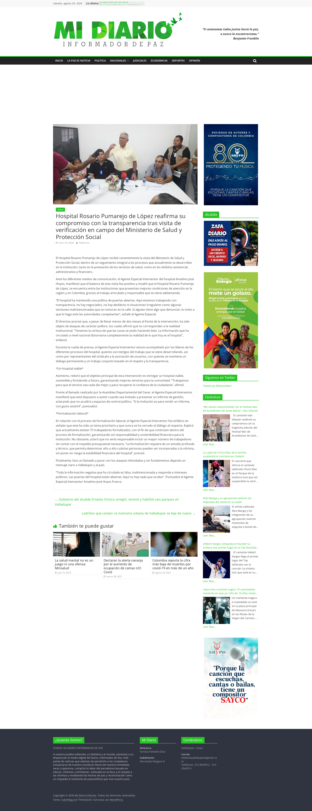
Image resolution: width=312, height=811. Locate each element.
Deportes (178, 60)
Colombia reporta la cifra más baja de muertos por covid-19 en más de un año (173, 564)
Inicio (59, 60)
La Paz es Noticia (78, 60)
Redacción (84, 242)
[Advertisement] (156, 97)
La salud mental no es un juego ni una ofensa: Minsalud (74, 564)
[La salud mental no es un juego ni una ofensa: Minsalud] (76, 534)
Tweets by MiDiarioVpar (217, 385)
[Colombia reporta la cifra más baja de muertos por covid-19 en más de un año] (174, 534)
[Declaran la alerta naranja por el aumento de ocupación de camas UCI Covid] (125, 534)
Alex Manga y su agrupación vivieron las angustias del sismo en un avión (227, 500)
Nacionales (118, 60)
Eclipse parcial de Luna (114, 3)
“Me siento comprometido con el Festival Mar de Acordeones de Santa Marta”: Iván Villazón (230, 408)
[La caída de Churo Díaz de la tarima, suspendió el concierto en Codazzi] (216, 473)
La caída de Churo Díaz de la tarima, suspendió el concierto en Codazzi (225, 454)
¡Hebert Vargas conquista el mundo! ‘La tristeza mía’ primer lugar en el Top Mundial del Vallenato (229, 545)
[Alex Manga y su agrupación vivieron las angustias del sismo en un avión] (216, 519)
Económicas (159, 60)
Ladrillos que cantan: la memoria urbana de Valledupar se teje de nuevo (139, 513)
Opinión (194, 60)
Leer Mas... (209, 444)
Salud (60, 209)
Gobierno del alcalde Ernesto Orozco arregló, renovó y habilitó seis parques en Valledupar (117, 502)
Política (100, 60)
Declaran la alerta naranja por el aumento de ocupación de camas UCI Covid (123, 566)
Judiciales (139, 60)
